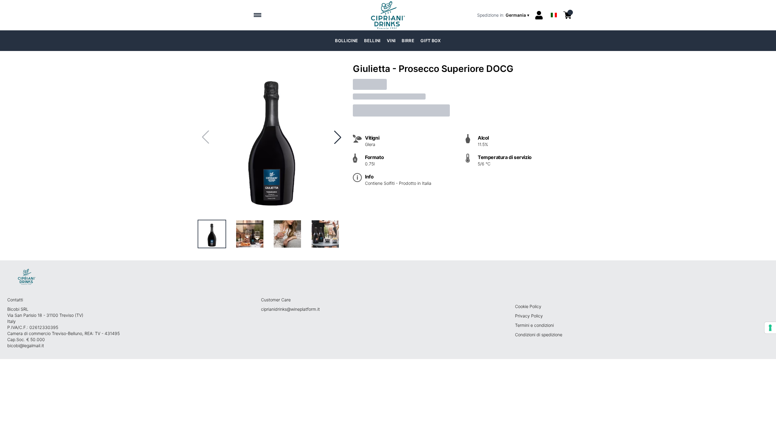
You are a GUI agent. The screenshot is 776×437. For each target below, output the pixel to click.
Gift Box (430, 40)
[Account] (539, 15)
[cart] (567, 15)
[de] (553, 7)
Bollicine (346, 40)
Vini (391, 40)
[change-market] (504, 15)
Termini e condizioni (534, 325)
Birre (408, 40)
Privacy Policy (529, 315)
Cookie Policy (528, 306)
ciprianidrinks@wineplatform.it (290, 309)
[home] (388, 15)
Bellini (372, 40)
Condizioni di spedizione (538, 334)
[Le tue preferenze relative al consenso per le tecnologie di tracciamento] (770, 328)
